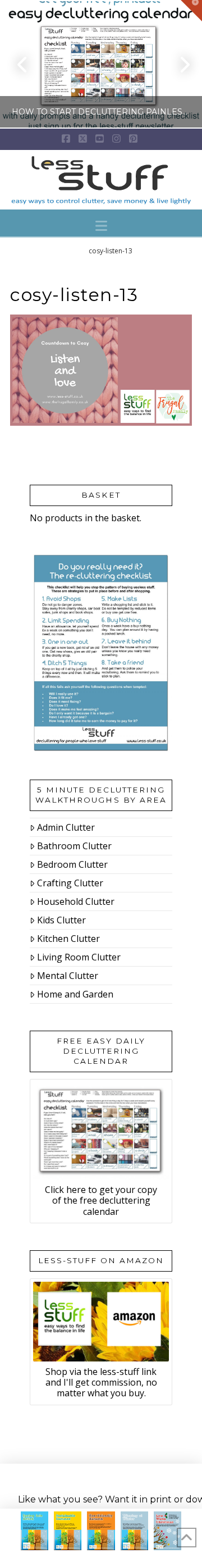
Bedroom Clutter (72, 864)
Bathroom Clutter (74, 846)
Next (178, 64)
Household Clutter (75, 901)
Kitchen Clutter (68, 938)
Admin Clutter (66, 827)
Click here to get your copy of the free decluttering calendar (101, 1200)
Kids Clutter (61, 920)
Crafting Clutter (70, 883)
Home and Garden (75, 994)
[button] (101, 226)
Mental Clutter (67, 975)
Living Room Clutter (79, 957)
